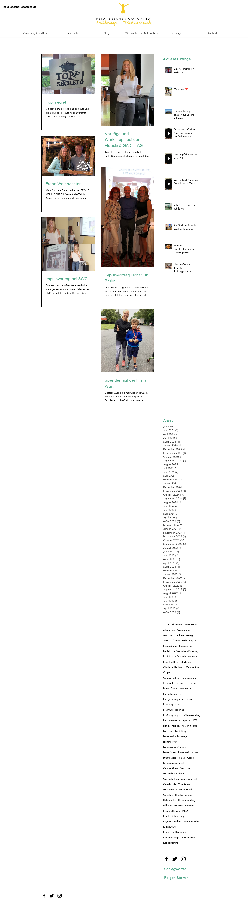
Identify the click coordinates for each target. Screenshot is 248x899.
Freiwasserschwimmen (174, 746)
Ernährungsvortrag (191, 715)
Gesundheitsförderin (173, 773)
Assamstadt (169, 635)
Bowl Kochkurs (170, 661)
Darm (166, 688)
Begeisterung (185, 645)
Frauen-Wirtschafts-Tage (175, 736)
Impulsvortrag (188, 800)
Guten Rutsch (185, 789)
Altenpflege (169, 629)
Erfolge (189, 699)
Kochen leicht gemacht (174, 832)
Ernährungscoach (172, 704)
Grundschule (169, 784)
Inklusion (167, 805)
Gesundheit (185, 768)
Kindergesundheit (191, 821)
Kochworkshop (171, 837)
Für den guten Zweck (173, 762)
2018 (166, 624)
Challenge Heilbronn (173, 667)
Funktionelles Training (174, 757)
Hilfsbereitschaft (171, 800)
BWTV (192, 640)
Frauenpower (170, 741)
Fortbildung (181, 731)
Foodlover (168, 731)
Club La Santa (193, 667)
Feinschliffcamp (189, 725)
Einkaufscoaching (172, 693)
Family (166, 725)
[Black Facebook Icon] (166, 859)
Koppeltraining (170, 842)
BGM (184, 640)
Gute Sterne (184, 784)
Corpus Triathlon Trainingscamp (179, 677)
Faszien (176, 725)
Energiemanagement (173, 699)
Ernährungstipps (171, 715)
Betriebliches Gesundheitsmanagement (181, 656)
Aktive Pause (190, 624)
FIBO (194, 720)
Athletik (167, 640)
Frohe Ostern (169, 752)
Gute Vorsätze (170, 789)
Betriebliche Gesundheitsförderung (180, 651)
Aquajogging (183, 629)
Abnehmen (176, 624)
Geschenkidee (170, 768)
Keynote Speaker (172, 821)
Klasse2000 (169, 826)
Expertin (186, 720)
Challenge (186, 661)
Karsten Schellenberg (174, 816)
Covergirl (168, 683)
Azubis (176, 640)
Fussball (191, 757)
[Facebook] (44, 896)
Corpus (167, 672)
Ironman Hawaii (171, 810)
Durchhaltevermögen (181, 688)
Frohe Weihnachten (188, 752)
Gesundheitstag (171, 778)
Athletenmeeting (185, 635)
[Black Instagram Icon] (183, 859)
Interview (178, 805)
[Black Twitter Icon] (175, 859)
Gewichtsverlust (189, 778)
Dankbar (192, 683)
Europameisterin (171, 720)
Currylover (180, 683)
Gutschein (168, 794)
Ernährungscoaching (173, 709)
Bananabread (170, 645)
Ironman (189, 805)
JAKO (185, 810)
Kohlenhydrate (188, 837)
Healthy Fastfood (183, 794)
